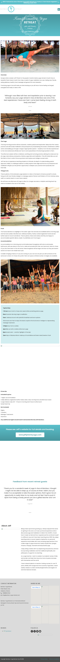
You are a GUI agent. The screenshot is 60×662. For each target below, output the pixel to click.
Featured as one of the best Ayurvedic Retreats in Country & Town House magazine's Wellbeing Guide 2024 (30, 2)
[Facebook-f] (32, 631)
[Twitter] (37, 631)
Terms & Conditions (54, 659)
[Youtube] (40, 631)
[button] (2, 2)
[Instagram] (34, 631)
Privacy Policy (44, 659)
